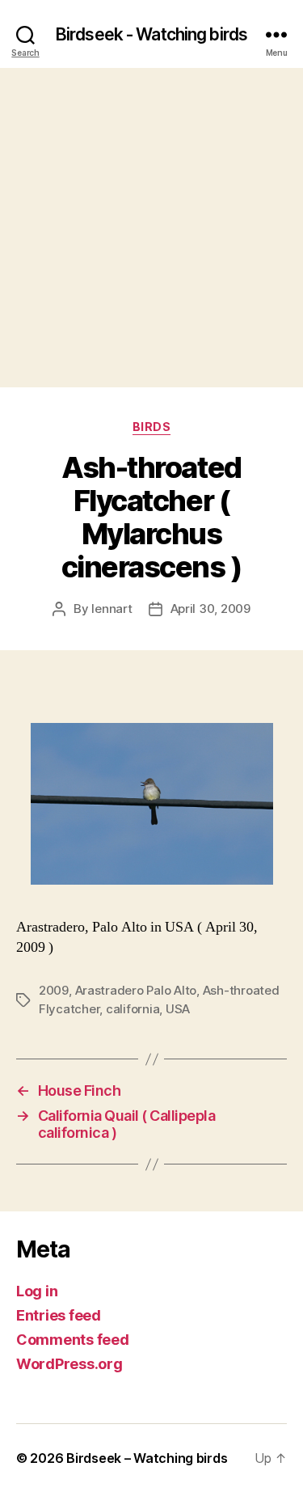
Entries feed (58, 1315)
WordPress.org (69, 1363)
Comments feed (72, 1339)
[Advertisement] (151, 227)
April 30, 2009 (210, 608)
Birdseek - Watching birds (151, 34)
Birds (152, 426)
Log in (36, 1291)
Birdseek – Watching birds (146, 1458)
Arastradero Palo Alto (136, 990)
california (132, 1009)
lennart (111, 608)
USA (178, 1009)
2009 (54, 990)
